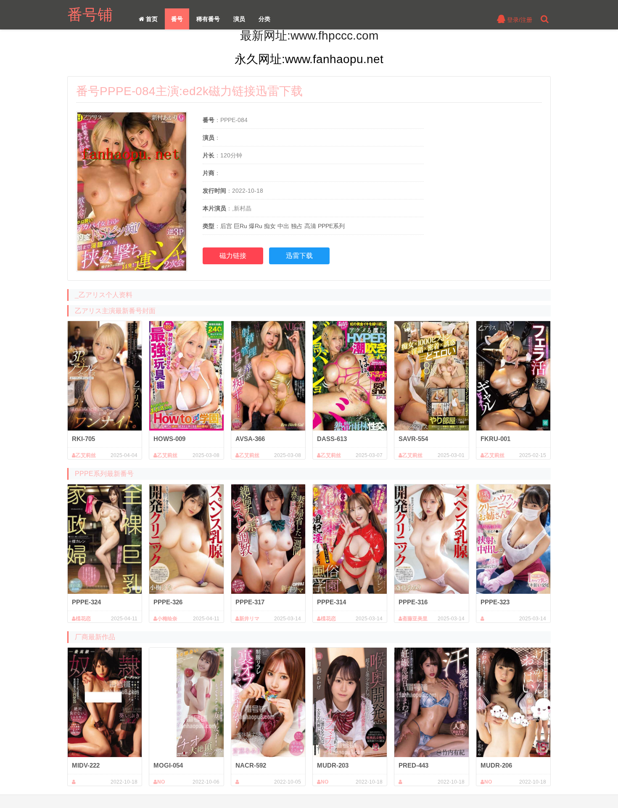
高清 (310, 226)
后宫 (226, 226)
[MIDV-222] (105, 702)
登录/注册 (518, 19)
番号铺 (90, 14)
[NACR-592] (268, 702)
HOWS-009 (169, 438)
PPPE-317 (249, 602)
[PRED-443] (431, 702)
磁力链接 (232, 255)
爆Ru (255, 226)
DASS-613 (332, 438)
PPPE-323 (495, 602)
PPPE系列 (331, 226)
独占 (297, 226)
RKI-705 (83, 438)
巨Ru (240, 226)
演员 (239, 19)
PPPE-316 (413, 602)
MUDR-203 (333, 765)
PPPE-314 (331, 602)
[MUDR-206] (513, 702)
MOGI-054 (168, 765)
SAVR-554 (413, 438)
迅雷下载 (299, 255)
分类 (264, 19)
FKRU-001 (495, 438)
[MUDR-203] (350, 702)
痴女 (270, 226)
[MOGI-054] (186, 702)
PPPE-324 (86, 602)
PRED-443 (413, 765)
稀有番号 (208, 19)
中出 (283, 226)
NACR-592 (250, 765)
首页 (151, 19)
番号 (177, 19)
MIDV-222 (86, 765)
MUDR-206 (496, 765)
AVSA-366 (250, 438)
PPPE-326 (167, 602)
